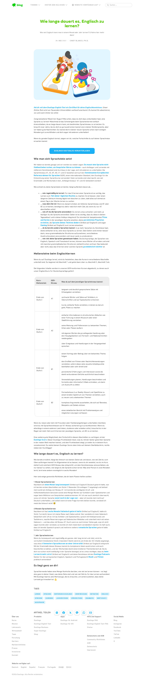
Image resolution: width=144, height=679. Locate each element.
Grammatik (90, 598)
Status (89, 627)
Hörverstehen (76, 598)
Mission (15, 624)
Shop (36, 634)
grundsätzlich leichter (92, 247)
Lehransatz (16, 627)
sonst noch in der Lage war (66, 498)
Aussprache (39, 602)
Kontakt (15, 655)
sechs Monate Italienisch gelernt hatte (64, 511)
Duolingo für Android (69, 620)
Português (51, 667)
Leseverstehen (62, 598)
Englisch (105, 594)
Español (32, 667)
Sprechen (38, 598)
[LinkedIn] (57, 612)
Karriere (15, 641)
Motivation (94, 594)
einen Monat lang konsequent (57, 484)
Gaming (43, 225)
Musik (91, 557)
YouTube (117, 631)
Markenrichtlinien (18, 645)
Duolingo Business (41, 627)
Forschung (16, 638)
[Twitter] (70, 612)
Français (41, 667)
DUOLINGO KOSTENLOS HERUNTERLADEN (72, 151)
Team (14, 634)
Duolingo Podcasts (102, 554)
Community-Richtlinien (96, 640)
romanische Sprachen (87, 527)
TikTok (116, 634)
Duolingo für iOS (67, 624)
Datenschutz (92, 646)
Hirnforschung (81, 594)
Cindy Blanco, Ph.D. (79, 41)
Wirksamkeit (17, 631)
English (24, 667)
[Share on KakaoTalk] (77, 612)
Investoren (16, 652)
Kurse (14, 620)
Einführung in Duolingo (63, 594)
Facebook (117, 627)
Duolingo (37, 620)
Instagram (118, 624)
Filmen (100, 557)
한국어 (68, 667)
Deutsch (15, 667)
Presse (14, 648)
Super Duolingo (40, 631)
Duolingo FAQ (92, 620)
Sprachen (47, 594)
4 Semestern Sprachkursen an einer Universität (62, 543)
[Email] (90, 612)
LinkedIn (117, 638)
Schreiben (49, 598)
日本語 (61, 667)
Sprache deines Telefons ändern (66, 222)
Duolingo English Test (42, 624)
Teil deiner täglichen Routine (63, 196)
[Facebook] (63, 612)
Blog (115, 620)
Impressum (91, 650)
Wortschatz (102, 598)
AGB (88, 643)
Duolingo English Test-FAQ (97, 624)
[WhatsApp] (84, 612)
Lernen (37, 594)
